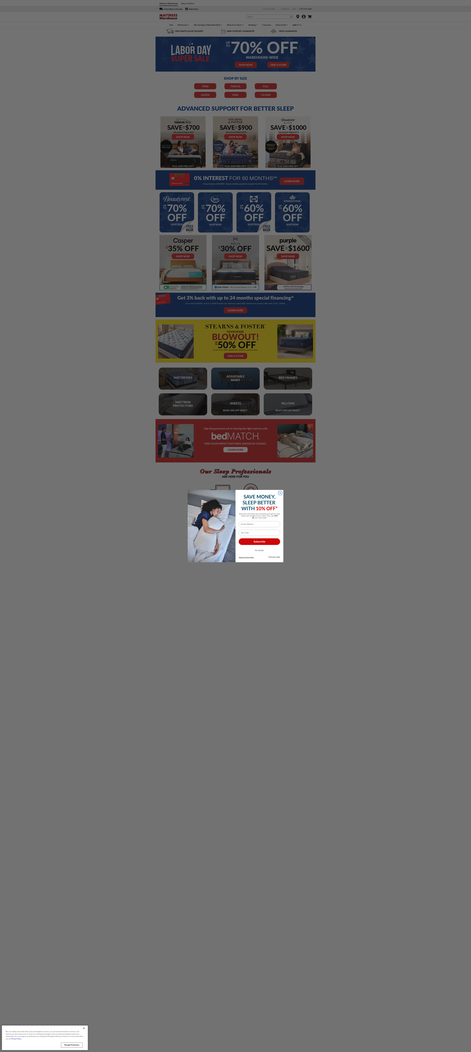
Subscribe (259, 541)
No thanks (259, 550)
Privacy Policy (16, 1039)
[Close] (84, 1028)
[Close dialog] (280, 493)
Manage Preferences (71, 1045)
